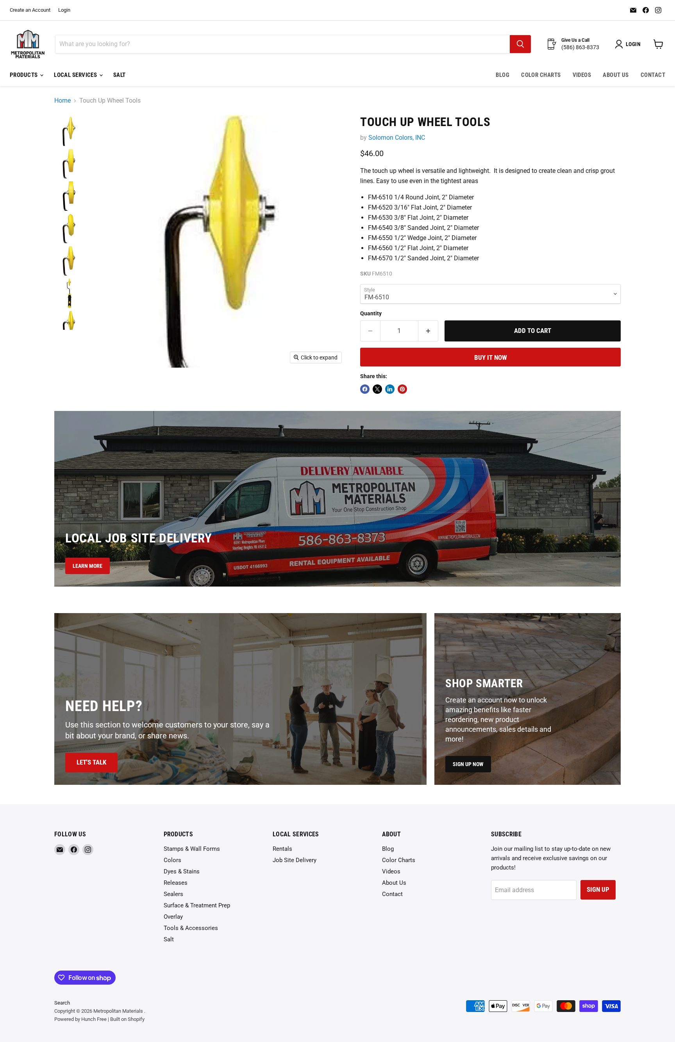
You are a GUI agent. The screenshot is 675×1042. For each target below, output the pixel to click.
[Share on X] (377, 389)
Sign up (598, 889)
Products (24, 74)
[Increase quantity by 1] (428, 330)
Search (62, 1003)
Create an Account (30, 10)
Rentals (282, 848)
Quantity (371, 313)
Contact (653, 74)
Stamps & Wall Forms (192, 848)
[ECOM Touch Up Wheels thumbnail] (69, 131)
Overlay (173, 916)
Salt (119, 74)
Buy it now (490, 357)
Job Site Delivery (294, 860)
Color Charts (541, 74)
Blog (502, 74)
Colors (172, 860)
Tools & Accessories (191, 928)
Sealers (173, 894)
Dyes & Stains (182, 871)
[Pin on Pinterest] (402, 389)
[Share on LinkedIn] (390, 389)
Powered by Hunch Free (80, 1019)
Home (62, 100)
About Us (616, 74)
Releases (176, 882)
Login (64, 10)
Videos (582, 74)
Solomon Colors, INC (396, 137)
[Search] (520, 44)
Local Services (76, 74)
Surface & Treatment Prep (197, 905)
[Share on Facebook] (365, 389)
